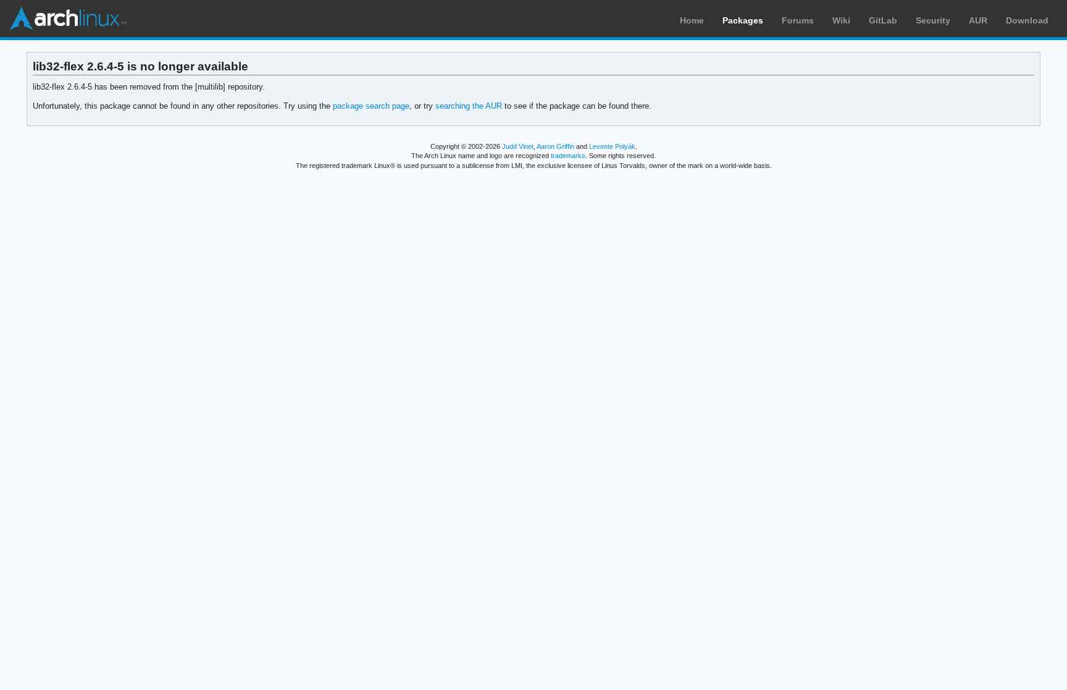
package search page (371, 106)
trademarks (568, 155)
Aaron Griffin (555, 146)
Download (1027, 20)
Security (933, 20)
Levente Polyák (612, 146)
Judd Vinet (518, 146)
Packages (742, 20)
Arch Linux (68, 18)
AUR (978, 20)
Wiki (841, 20)
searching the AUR (468, 106)
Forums (798, 20)
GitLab (883, 20)
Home (692, 20)
